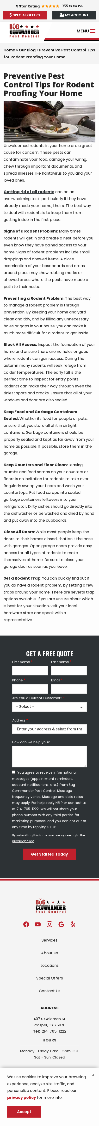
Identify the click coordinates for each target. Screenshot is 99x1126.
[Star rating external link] (49, 6)
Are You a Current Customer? (37, 698)
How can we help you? (31, 742)
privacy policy (23, 841)
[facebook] (26, 924)
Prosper (40, 1025)
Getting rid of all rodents (29, 192)
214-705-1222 (54, 1031)
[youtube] (38, 924)
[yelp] (73, 924)
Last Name (60, 662)
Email (55, 680)
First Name (21, 662)
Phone (17, 680)
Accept (24, 1111)
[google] (61, 924)
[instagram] (49, 924)
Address (18, 720)
